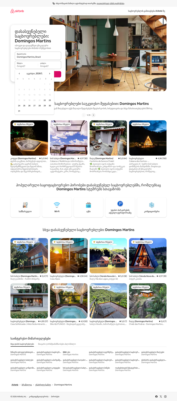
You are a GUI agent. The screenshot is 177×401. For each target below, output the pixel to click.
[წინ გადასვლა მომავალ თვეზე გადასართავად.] (49, 73)
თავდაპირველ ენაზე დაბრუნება (110, 3)
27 (34, 105)
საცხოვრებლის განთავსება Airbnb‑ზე (146, 11)
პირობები (55, 396)
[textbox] (26, 66)
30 (50, 105)
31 (19, 111)
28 (40, 105)
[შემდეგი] (93, 115)
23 (50, 100)
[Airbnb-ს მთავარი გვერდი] (17, 11)
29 (45, 105)
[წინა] (84, 115)
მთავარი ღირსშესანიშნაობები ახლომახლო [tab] (57, 344)
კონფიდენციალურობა (38, 396)
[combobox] (38, 56)
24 (19, 105)
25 (24, 105)
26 (29, 105)
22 (45, 100)
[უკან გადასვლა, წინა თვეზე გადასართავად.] (19, 73)
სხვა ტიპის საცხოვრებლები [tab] (22, 344)
